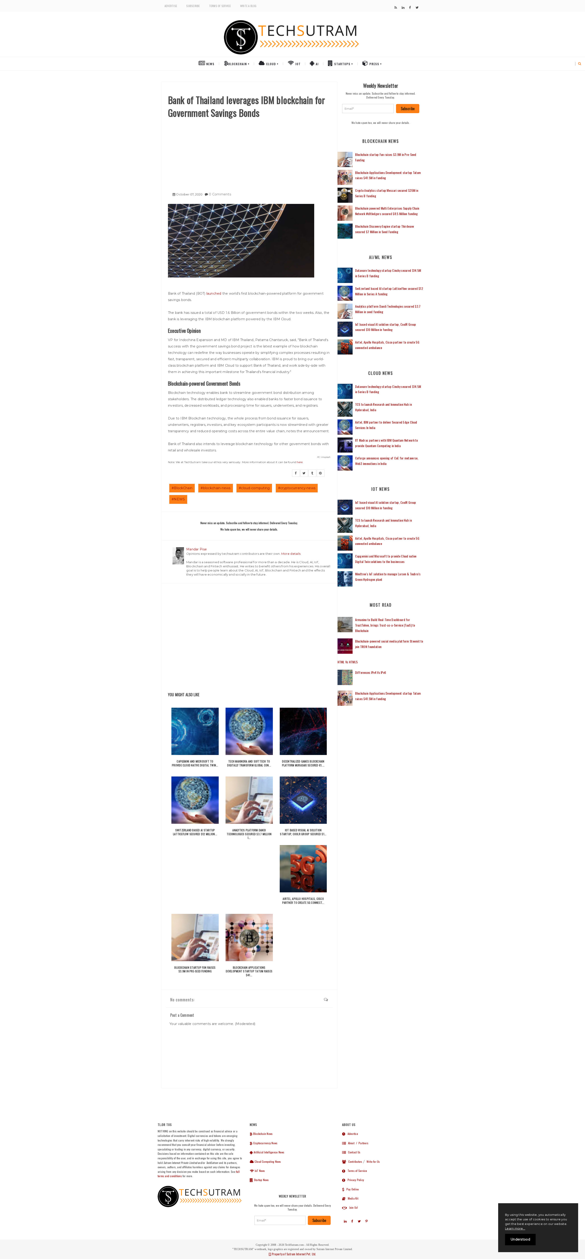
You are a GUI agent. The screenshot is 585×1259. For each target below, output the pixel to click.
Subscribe (193, 6)
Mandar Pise (196, 549)
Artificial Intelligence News (268, 1152)
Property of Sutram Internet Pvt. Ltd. (293, 1254)
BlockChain (237, 64)
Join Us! (352, 1207)
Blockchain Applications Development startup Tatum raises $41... (249, 971)
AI (317, 64)
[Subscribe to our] (395, 7)
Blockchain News (263, 1134)
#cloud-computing (254, 488)
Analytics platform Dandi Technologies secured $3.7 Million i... (249, 834)
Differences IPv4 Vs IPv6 (370, 672)
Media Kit (352, 1198)
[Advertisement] (249, 153)
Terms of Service (220, 6)
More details (290, 553)
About (350, 1143)
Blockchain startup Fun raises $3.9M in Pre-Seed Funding (194, 969)
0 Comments (220, 194)
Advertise (171, 6)
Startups (342, 64)
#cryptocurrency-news (297, 488)
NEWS (210, 64)
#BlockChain (182, 488)
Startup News (261, 1180)
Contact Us (353, 1152)
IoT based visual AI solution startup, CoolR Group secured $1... (303, 832)
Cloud (270, 64)
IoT (297, 64)
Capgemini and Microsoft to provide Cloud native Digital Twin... (195, 763)
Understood (520, 1239)
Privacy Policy (354, 1180)
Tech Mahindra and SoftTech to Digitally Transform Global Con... (249, 763)
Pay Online (351, 1189)
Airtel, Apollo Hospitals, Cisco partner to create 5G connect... (303, 900)
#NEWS (178, 499)
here (300, 462)
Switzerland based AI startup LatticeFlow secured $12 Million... (195, 832)
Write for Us (373, 1161)
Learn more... (515, 1228)
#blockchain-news (215, 488)
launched (213, 293)
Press (373, 64)
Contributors (354, 1161)
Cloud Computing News (267, 1161)
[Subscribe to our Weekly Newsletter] (368, 108)
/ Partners (361, 1143)
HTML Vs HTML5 (348, 661)
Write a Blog (248, 6)
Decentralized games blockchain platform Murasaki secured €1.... (303, 763)
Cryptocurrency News (265, 1143)
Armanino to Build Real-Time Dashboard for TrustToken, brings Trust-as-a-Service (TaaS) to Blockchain (385, 625)
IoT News (259, 1171)
